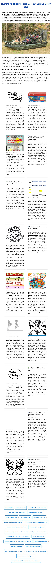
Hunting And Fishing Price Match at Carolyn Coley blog (26, 5)
